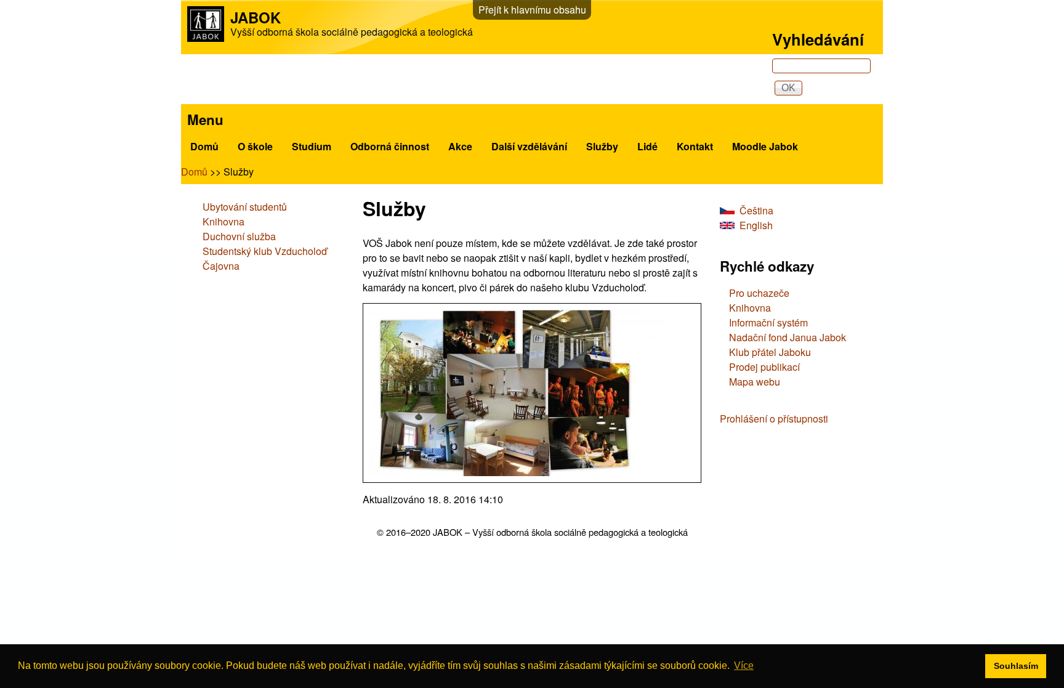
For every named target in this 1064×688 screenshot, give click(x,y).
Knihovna (223, 221)
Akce (460, 146)
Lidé (647, 146)
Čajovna (221, 266)
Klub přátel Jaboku (770, 352)
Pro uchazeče (759, 293)
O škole (255, 146)
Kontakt (695, 146)
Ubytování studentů (245, 207)
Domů (204, 146)
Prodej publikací (764, 367)
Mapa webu (754, 381)
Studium (311, 146)
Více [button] (744, 665)
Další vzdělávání (529, 146)
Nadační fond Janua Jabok (787, 337)
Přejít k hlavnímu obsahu (532, 9)
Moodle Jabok (765, 146)
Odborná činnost (389, 146)
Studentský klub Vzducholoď (265, 251)
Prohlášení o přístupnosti (774, 418)
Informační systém (768, 322)
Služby (602, 146)
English (756, 225)
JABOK (255, 17)
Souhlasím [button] (1016, 666)
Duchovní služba (239, 236)
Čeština (756, 210)
